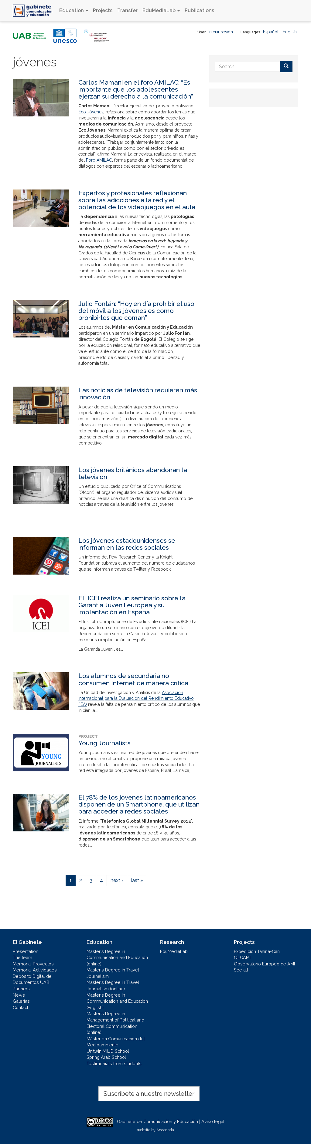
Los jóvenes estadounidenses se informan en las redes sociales (126, 544)
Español (271, 31)
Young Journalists (104, 743)
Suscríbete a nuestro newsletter (149, 1093)
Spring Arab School (106, 1057)
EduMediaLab (159, 10)
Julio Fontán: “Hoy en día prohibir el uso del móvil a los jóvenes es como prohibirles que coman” (136, 310)
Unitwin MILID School (108, 1051)
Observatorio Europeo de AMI (264, 963)
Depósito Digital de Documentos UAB (32, 979)
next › (117, 880)
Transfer (127, 10)
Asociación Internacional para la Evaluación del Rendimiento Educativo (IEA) (136, 698)
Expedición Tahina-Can (257, 951)
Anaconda (165, 1130)
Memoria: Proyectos (33, 963)
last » (137, 880)
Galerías (21, 1001)
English (290, 31)
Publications (199, 10)
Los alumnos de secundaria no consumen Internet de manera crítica (133, 679)
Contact (20, 1007)
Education (72, 10)
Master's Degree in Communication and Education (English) (117, 1001)
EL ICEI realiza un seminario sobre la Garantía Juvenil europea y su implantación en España (132, 605)
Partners (21, 988)
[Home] (35, 11)
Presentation (25, 951)
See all (241, 969)
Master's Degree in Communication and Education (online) (117, 957)
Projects (102, 10)
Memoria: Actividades (35, 969)
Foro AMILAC (99, 160)
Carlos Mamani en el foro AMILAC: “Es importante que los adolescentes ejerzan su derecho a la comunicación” (135, 89)
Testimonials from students (114, 1063)
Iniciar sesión (220, 31)
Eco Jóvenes (90, 111)
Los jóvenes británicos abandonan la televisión (132, 473)
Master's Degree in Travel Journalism (113, 973)
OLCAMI (242, 957)
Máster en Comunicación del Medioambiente (116, 1042)
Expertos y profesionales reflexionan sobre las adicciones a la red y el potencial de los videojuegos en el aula (136, 200)
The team (22, 957)
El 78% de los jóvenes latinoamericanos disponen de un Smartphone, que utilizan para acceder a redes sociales (139, 804)
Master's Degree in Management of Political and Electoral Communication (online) (115, 1023)
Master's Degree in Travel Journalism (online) (113, 985)
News (19, 995)
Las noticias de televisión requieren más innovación (137, 393)
